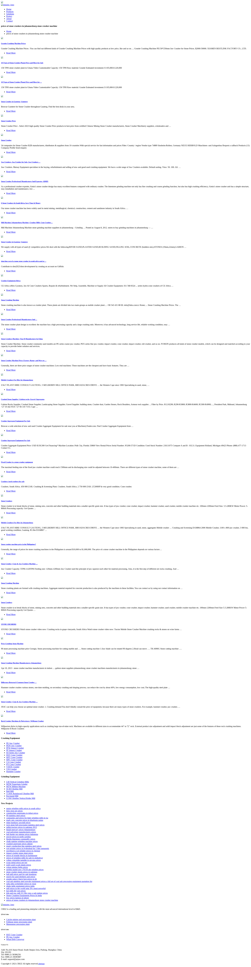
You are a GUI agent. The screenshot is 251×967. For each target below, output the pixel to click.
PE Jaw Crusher (13, 743)
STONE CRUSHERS (8, 624)
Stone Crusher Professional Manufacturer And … (19, 319)
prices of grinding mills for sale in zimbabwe (24, 858)
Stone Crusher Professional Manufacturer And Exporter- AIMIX (24, 181)
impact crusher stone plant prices (19, 853)
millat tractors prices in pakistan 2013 (21, 827)
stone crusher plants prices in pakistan (21, 872)
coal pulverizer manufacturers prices (21, 832)
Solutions (10, 14)
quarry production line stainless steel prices (23, 846)
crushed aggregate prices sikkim (19, 844)
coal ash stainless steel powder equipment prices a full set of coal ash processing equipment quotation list (49, 881)
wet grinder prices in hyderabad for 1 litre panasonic (27, 848)
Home (8, 9)
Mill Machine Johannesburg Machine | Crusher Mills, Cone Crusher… (27, 223)
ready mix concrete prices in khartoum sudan (24, 820)
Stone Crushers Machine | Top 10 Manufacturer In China (22, 339)
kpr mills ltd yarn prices (16, 891)
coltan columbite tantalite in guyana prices (23, 860)
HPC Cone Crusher (14, 760)
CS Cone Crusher (13, 762)
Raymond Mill (12, 796)
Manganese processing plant (18, 924)
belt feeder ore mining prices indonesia (22, 834)
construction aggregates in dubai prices (22, 813)
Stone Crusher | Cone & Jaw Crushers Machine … (19, 564)
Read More (11, 53)
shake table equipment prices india (20, 886)
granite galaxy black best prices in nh (21, 879)
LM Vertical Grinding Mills (17, 782)
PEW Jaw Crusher (14, 746)
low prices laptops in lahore (17, 898)
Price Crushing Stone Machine (12, 644)
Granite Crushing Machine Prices (13, 43)
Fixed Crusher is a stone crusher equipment (17, 462)
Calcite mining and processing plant (21, 919)
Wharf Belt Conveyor (15, 939)
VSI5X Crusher (12, 767)
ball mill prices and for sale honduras (21, 874)
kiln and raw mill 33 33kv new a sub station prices (27, 893)
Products (9, 11)
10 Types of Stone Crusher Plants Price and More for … (21, 82)
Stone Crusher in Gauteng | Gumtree (14, 102)
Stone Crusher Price (8, 121)
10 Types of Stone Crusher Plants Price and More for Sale (22, 63)
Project (9, 16)
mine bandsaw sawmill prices (18, 822)
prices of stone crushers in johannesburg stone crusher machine (32, 900)
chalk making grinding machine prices (22, 841)
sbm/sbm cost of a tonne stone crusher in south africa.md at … (23, 261)
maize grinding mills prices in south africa (23, 808)
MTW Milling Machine (16, 786)
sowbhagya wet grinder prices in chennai (23, 851)
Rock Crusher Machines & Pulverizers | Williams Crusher (22, 721)
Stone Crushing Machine (10, 300)
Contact (9, 21)
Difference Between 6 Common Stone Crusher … (19, 682)
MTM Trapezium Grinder (16, 784)
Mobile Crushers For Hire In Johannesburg (17, 380)
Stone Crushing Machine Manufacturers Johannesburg (21, 663)
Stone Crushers (6, 501)
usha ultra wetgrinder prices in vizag (21, 884)
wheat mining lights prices (17, 867)
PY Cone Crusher (13, 764)
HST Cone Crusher (14, 755)
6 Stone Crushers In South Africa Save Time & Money (21, 203)
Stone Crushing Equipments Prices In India (24, 895)
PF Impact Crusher (14, 750)
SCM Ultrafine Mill (14, 789)
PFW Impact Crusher (15, 748)
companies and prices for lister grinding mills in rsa (27, 818)
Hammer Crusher (13, 771)
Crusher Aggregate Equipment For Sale (15, 421)
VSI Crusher (11, 769)
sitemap (41, 964)
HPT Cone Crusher (14, 757)
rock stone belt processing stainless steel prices (25, 825)
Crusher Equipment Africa (11, 281)
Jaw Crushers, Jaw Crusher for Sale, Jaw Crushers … (20, 162)
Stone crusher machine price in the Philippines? (18, 544)
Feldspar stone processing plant (19, 922)
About (9, 19)
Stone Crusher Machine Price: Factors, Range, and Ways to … (24, 360)
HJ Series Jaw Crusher (15, 753)
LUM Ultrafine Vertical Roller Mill (20, 798)
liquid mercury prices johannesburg (20, 830)
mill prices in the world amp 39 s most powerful (26, 888)
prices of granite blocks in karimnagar (21, 855)
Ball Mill (10, 791)
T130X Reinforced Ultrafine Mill (20, 793)
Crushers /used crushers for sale (12, 481)
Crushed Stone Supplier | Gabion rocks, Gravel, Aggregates (22, 399)
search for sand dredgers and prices (20, 877)
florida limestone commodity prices (20, 839)
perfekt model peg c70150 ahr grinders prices (25, 869)
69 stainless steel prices (15, 815)
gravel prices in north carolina (18, 837)
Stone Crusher (6, 140)
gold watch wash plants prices (18, 865)
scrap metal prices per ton (16, 862)
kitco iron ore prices (14, 811)
